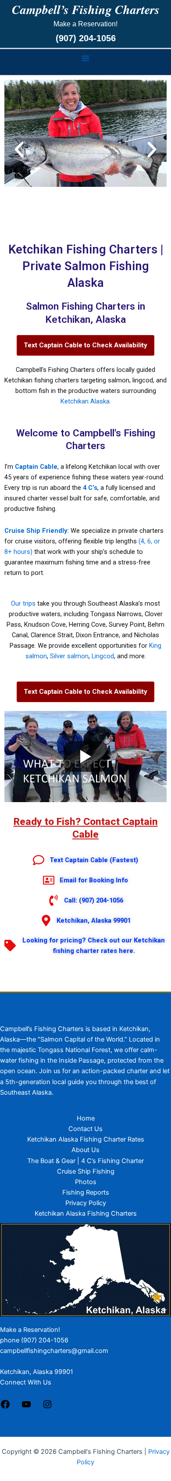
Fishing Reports (85, 1192)
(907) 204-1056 (86, 38)
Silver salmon (69, 656)
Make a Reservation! (30, 1330)
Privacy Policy (85, 1203)
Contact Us (85, 1129)
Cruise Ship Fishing (85, 1171)
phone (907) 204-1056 (34, 1340)
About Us (85, 1150)
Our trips (23, 603)
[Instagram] (47, 1407)
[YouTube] (26, 1407)
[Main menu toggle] (85, 58)
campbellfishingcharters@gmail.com (54, 1351)
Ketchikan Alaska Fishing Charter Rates (85, 1139)
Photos (85, 1182)
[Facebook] (5, 1407)
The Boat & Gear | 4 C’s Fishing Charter (85, 1161)
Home (86, 1118)
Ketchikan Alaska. (86, 401)
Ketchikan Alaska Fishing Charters (86, 1213)
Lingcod (103, 656)
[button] (19, 149)
